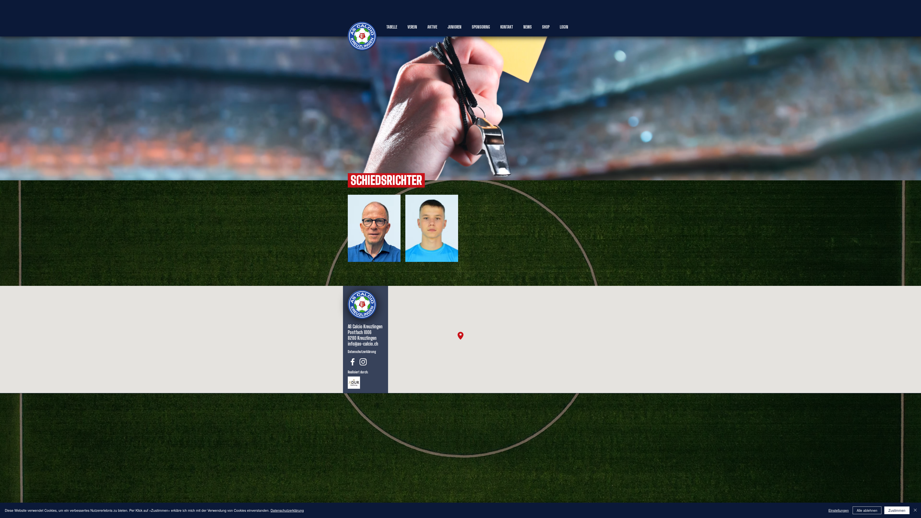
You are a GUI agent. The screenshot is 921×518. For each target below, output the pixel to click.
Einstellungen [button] (838, 510)
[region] (374, 228)
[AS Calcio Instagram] (363, 362)
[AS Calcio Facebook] (352, 362)
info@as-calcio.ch (363, 344)
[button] (391, 26)
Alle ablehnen (867, 510)
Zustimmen (896, 510)
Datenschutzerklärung (287, 510)
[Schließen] (915, 510)
